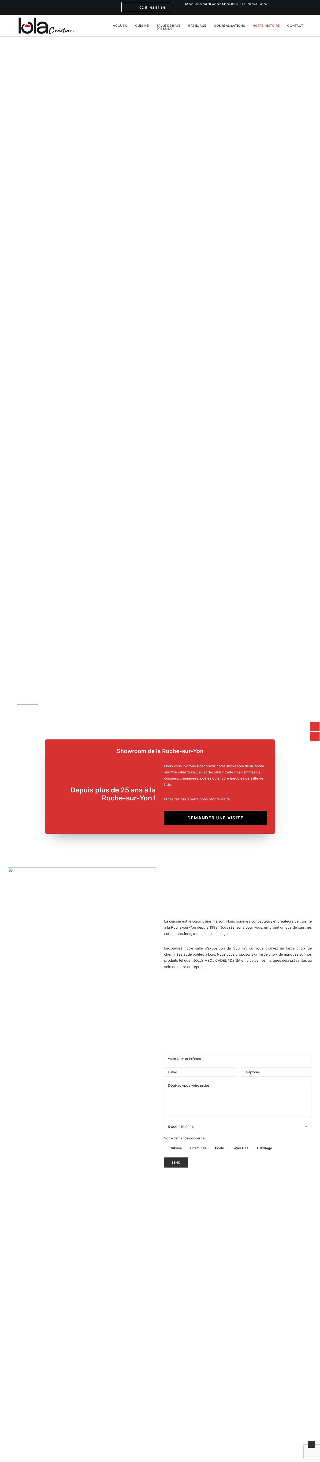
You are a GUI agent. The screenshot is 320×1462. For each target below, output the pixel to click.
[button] (148, 7)
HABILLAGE (197, 25)
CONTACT (295, 25)
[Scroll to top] (311, 1444)
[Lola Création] (46, 25)
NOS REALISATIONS (229, 25)
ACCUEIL (120, 25)
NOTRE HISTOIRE (266, 25)
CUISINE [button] (142, 25)
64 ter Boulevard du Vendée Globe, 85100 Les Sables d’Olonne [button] (226, 4)
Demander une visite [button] (215, 817)
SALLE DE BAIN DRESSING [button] (168, 27)
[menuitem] (148, 7)
